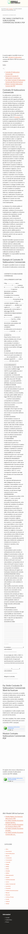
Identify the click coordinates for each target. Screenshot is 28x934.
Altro (7, 849)
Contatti (7, 917)
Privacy (7, 922)
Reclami (7, 892)
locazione (17, 117)
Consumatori (9, 860)
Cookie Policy (8, 919)
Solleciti (8, 901)
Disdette (8, 871)
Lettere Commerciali (10, 884)
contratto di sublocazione (15, 57)
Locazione (8, 886)
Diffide (7, 866)
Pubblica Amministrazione (12, 890)
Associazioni (9, 851)
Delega (7, 864)
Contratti (8, 862)
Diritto (7, 868)
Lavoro (7, 881)
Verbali (7, 903)
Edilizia (7, 873)
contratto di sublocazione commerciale (14, 728)
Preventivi (8, 888)
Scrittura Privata (10, 897)
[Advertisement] (14, 40)
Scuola (7, 899)
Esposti (7, 877)
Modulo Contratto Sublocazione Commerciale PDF (15, 779)
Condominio (9, 857)
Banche (7, 855)
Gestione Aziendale (10, 879)
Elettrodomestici (10, 875)
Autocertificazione (10, 853)
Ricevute (8, 894)
